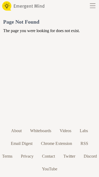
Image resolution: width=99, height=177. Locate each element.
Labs (84, 130)
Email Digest (21, 143)
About (16, 130)
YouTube (49, 169)
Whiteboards (40, 130)
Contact (48, 156)
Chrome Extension (56, 143)
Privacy (27, 156)
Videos (65, 130)
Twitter (69, 156)
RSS (84, 143)
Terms (7, 156)
